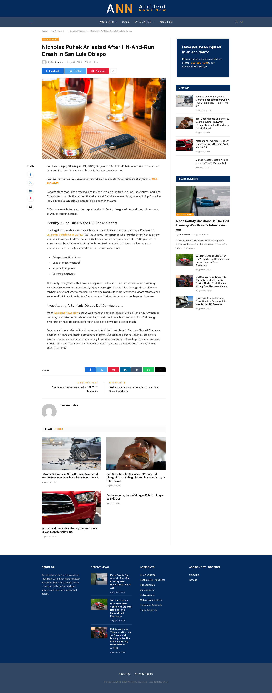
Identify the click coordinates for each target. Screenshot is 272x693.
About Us (166, 22)
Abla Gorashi (184, 235)
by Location (143, 22)
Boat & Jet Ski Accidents (152, 580)
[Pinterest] (30, 198)
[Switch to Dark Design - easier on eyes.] (236, 22)
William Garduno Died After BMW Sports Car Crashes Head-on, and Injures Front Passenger (213, 261)
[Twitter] (30, 182)
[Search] (241, 22)
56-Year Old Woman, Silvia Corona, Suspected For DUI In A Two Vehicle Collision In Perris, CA (70, 476)
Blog (125, 22)
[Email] (30, 206)
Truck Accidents (148, 610)
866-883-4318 (199, 63)
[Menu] (31, 22)
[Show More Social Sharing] (113, 71)
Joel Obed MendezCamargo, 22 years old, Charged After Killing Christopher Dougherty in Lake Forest (135, 478)
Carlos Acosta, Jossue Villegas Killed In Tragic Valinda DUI (135, 497)
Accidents (106, 22)
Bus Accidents (147, 585)
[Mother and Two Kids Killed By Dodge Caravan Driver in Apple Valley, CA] (71, 508)
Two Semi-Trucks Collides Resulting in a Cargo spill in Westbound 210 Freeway (211, 301)
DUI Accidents (50, 39)
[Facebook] (30, 174)
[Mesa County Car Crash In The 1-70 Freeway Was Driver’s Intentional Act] (203, 201)
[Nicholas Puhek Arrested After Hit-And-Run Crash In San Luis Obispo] (104, 118)
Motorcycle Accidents (151, 600)
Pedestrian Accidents (151, 605)
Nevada (193, 580)
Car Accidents (184, 215)
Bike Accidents (147, 575)
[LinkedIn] (30, 190)
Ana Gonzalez (57, 62)
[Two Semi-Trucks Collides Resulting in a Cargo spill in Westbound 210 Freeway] (184, 302)
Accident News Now (66, 312)
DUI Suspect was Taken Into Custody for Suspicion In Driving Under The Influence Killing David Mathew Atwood (211, 282)
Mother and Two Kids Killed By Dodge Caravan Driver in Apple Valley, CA (70, 530)
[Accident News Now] (136, 9)
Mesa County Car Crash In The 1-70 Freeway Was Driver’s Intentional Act (202, 225)
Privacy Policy (143, 674)
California (194, 575)
